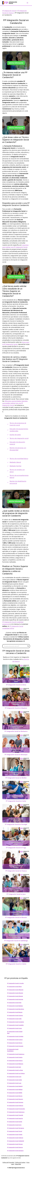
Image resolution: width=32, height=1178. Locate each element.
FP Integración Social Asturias (15, 999)
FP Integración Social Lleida (14, 1080)
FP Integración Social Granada (15, 1046)
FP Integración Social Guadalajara (12, 1050)
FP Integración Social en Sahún (16, 964)
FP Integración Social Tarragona (15, 1128)
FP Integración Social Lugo (14, 1083)
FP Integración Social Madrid (14, 1086)
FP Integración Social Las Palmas (16, 1073)
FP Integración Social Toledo (14, 1134)
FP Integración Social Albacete (15, 989)
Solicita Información (16, 63)
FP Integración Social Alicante (15, 993)
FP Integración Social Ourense (15, 1102)
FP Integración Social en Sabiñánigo (16, 941)
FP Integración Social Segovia (15, 1118)
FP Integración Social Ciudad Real (14, 1032)
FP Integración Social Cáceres (15, 1015)
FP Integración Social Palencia (15, 1105)
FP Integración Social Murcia (14, 1096)
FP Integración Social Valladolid (15, 1141)
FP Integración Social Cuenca (15, 1039)
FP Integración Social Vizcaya (15, 1144)
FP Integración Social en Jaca (16, 894)
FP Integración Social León (14, 1076)
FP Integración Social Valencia (15, 1137)
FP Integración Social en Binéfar (16, 778)
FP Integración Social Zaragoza (15, 1150)
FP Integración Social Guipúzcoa (15, 1054)
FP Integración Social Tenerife (15, 1115)
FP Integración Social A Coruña (15, 983)
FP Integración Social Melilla (14, 1092)
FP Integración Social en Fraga (16, 848)
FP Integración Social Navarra (15, 1099)
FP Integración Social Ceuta (14, 1028)
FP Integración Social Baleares (15, 1064)
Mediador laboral (15, 462)
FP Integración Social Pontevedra (16, 1109)
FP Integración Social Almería (15, 996)
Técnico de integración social (19, 438)
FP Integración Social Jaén (14, 1067)
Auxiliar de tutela (15, 435)
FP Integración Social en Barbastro (16, 731)
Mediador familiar (15, 466)
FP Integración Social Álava (14, 986)
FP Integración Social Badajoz (15, 1006)
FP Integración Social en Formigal (16, 824)
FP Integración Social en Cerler (16, 801)
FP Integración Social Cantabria (15, 1022)
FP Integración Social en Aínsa (16, 685)
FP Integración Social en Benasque (16, 754)
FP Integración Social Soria (14, 1125)
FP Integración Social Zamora (15, 1147)
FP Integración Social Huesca (15, 1060)
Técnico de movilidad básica (19, 458)
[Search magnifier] (28, 646)
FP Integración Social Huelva (14, 1057)
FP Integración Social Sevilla (14, 1121)
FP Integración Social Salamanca (15, 1112)
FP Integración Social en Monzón (16, 917)
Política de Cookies (20, 1162)
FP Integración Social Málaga (14, 1089)
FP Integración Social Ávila (14, 1002)
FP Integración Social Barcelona (15, 1009)
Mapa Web (18, 1164)
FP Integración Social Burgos (14, 1012)
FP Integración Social (9, 11)
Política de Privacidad (8, 1162)
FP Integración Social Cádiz (14, 1018)
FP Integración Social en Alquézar (16, 708)
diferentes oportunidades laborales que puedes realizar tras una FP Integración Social (15, 403)
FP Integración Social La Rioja (15, 1070)
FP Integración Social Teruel (14, 1131)
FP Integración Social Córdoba (15, 1036)
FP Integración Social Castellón (15, 1025)
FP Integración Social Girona (14, 1043)
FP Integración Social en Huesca (16, 871)
